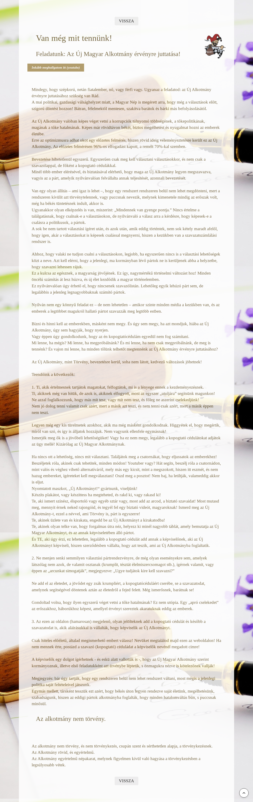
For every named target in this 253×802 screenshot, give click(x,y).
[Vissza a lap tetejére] (244, 793)
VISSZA (126, 21)
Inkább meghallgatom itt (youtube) (56, 68)
